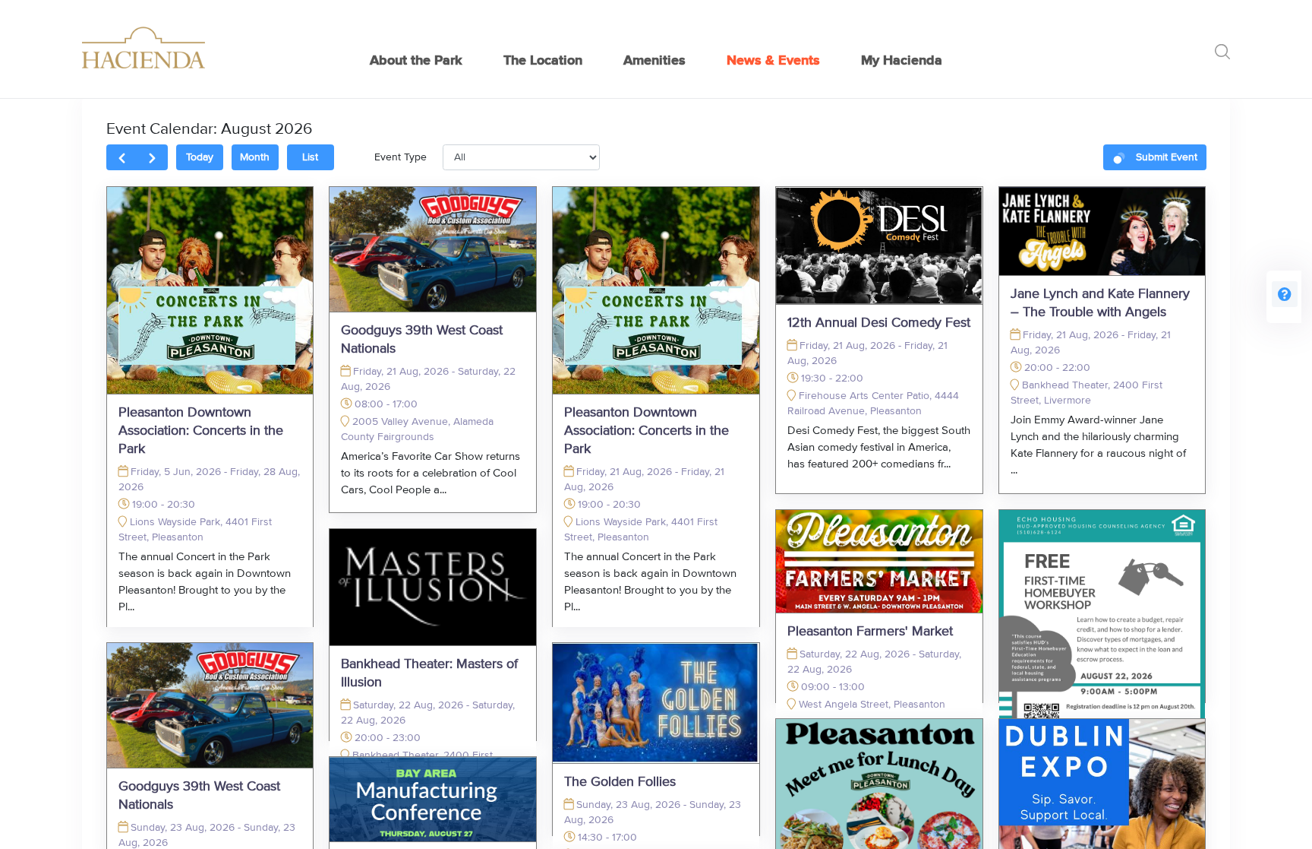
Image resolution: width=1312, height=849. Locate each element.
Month (255, 157)
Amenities (654, 61)
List (310, 157)
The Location (542, 61)
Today (199, 157)
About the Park (416, 61)
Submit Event (1166, 157)
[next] (152, 157)
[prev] (121, 157)
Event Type (400, 157)
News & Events (773, 61)
